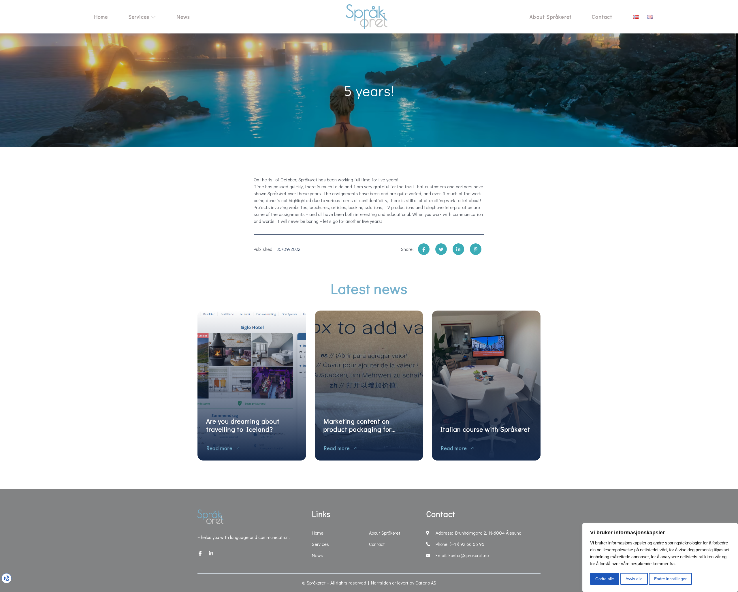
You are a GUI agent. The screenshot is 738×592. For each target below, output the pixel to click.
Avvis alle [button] (634, 578)
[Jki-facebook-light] (200, 553)
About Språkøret (551, 16)
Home (101, 16)
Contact (602, 16)
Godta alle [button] (604, 578)
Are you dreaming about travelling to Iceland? (243, 425)
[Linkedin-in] (211, 553)
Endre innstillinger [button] (670, 578)
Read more (219, 448)
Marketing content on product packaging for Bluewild (357, 425)
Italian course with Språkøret (485, 429)
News (183, 16)
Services (139, 16)
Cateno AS (425, 583)
